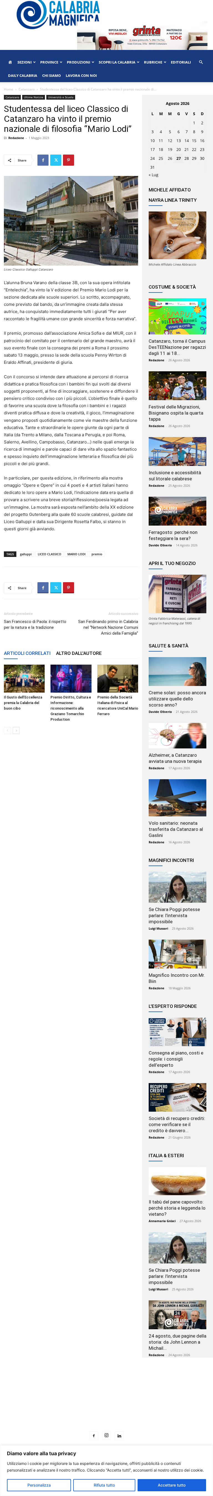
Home (8, 89)
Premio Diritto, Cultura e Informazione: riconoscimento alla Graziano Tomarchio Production (70, 708)
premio (97, 554)
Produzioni (78, 62)
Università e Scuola (60, 97)
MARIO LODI (76, 554)
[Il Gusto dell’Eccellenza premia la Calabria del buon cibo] (24, 679)
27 (178, 158)
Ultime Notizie (33, 97)
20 (178, 149)
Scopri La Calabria (117, 62)
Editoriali (181, 62)
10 (152, 140)
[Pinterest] (68, 160)
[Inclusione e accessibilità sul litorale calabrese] (177, 451)
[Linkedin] (119, 1436)
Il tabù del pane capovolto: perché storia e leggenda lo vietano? (177, 1208)
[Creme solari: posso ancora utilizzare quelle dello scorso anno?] (177, 671)
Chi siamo (51, 75)
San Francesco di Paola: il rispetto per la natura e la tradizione (35, 624)
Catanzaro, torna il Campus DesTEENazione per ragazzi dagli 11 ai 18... (177, 347)
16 (202, 140)
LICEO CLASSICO (49, 554)
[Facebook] (43, 160)
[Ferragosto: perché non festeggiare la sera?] (177, 511)
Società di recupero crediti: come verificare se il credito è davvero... (177, 1124)
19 (170, 149)
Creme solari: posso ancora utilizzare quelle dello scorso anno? (177, 699)
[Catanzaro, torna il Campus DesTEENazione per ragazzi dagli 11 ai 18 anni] (177, 316)
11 (161, 140)
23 (202, 149)
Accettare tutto (172, 1485)
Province (49, 62)
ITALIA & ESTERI (166, 1155)
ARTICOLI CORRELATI (27, 653)
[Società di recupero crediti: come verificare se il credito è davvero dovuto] (177, 1097)
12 (170, 140)
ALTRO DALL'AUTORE (79, 653)
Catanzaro (27, 89)
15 (194, 140)
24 (152, 158)
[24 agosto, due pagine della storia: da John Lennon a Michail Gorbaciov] (177, 1314)
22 (194, 149)
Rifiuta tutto (104, 1485)
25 (161, 158)
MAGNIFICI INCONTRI (171, 860)
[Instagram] (106, 1435)
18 (161, 149)
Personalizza (39, 1485)
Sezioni (24, 62)
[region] (106, 1470)
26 (170, 158)
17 (152, 149)
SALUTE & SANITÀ (168, 646)
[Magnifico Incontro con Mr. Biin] (177, 954)
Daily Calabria (22, 75)
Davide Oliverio (160, 545)
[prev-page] (7, 730)
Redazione (16, 138)
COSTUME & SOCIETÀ (172, 287)
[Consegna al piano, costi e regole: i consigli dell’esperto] (177, 1032)
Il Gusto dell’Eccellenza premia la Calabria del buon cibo (23, 702)
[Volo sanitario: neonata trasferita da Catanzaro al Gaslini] (177, 797)
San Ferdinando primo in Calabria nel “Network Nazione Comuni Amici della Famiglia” (108, 627)
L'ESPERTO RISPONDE (173, 1006)
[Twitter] (55, 160)
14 (186, 140)
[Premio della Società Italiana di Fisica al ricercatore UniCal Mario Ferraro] (117, 679)
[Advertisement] (106, 1404)
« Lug (153, 174)
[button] (200, 62)
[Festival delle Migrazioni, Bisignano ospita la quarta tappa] (177, 385)
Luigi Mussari (158, 928)
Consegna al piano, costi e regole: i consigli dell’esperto (176, 1059)
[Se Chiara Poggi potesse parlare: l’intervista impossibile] (177, 887)
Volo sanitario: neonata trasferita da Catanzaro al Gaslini (176, 829)
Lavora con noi (81, 75)
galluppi (26, 554)
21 (186, 149)
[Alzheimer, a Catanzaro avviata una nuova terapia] (177, 735)
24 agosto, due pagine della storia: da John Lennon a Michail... (177, 1342)
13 (178, 140)
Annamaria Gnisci (162, 1221)
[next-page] (16, 730)
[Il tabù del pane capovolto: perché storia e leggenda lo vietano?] (177, 1181)
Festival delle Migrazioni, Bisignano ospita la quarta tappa (176, 413)
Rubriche (153, 62)
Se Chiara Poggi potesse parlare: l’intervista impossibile (174, 915)
